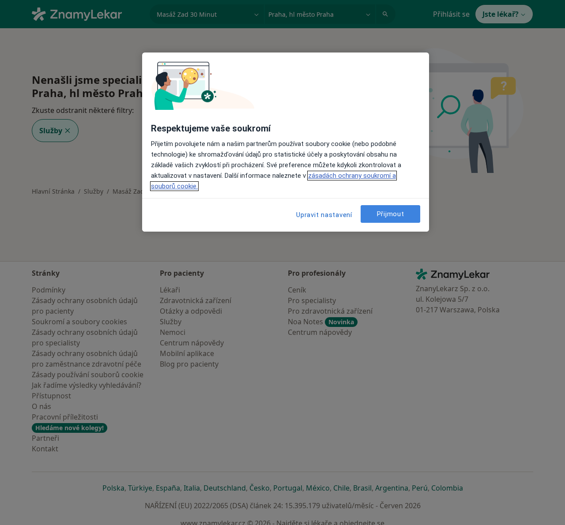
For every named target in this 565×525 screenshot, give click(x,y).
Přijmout (390, 214)
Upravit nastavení (324, 215)
